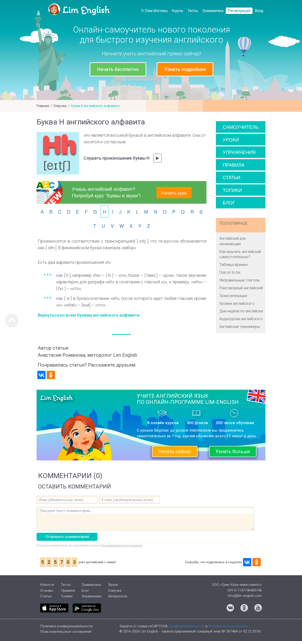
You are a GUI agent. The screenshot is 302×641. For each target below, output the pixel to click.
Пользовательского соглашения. (122, 545)
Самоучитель (240, 126)
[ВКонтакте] (41, 375)
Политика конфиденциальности (66, 626)
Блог (229, 202)
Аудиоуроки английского (241, 319)
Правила (233, 164)
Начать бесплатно (118, 69)
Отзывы (46, 590)
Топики (232, 189)
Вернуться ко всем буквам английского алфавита (88, 315)
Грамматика (212, 10)
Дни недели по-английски (241, 311)
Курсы (177, 10)
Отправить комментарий (67, 536)
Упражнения (239, 152)
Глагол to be (229, 272)
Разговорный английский (241, 288)
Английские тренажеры (239, 326)
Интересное (117, 596)
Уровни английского (237, 303)
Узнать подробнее (185, 69)
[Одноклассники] (51, 375)
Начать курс (174, 192)
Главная (43, 106)
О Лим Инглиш (154, 10)
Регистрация (239, 10)
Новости (47, 585)
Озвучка (60, 106)
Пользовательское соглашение (66, 631)
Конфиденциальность (186, 626)
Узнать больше (232, 451)
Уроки (231, 139)
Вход (259, 10)
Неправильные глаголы (239, 280)
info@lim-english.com (245, 596)
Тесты (193, 10)
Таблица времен (233, 264)
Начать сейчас (174, 451)
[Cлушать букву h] (157, 158)
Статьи (231, 177)
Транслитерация (233, 296)
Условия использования (228, 626)
